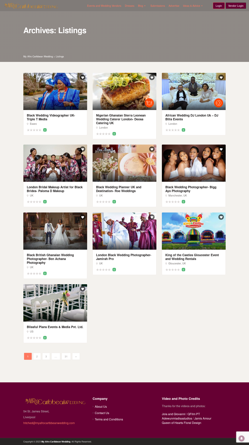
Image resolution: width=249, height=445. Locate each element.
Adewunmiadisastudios (177, 418)
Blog (140, 5)
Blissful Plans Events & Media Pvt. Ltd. (55, 327)
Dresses (129, 5)
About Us (101, 406)
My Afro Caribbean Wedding (55, 441)
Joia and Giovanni (173, 414)
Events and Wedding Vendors (104, 5)
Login (219, 5)
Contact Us (102, 413)
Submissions (157, 5)
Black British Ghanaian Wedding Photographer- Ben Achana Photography (50, 259)
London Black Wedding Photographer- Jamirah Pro (123, 257)
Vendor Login (236, 5)
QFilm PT (194, 414)
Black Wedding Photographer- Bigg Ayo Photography (190, 189)
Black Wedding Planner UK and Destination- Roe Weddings (118, 189)
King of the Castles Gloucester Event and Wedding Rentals (192, 257)
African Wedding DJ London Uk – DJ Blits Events (191, 117)
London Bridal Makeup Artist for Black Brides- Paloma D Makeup (55, 189)
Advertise (174, 5)
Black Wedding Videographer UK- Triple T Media (51, 117)
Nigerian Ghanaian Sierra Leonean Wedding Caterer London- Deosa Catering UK (121, 119)
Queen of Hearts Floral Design (181, 423)
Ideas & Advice (191, 5)
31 (66, 356)
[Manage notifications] (241, 438)
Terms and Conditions (109, 419)
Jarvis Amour (202, 418)
